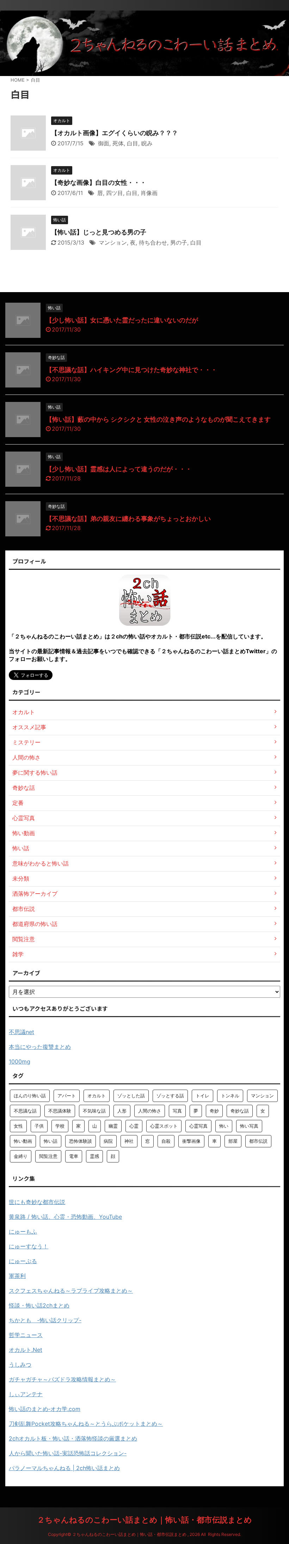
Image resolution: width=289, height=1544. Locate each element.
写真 (177, 1111)
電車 (73, 1156)
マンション (113, 242)
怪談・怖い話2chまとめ (39, 1305)
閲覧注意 (48, 1156)
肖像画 (149, 192)
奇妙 (214, 1111)
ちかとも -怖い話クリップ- (45, 1320)
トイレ (202, 1095)
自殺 (166, 1141)
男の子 (178, 242)
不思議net (21, 1031)
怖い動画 (23, 1141)
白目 (132, 143)
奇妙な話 (239, 1111)
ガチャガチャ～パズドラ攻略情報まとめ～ (62, 1379)
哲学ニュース (26, 1334)
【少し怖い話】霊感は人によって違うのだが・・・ (119, 469)
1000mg (19, 1061)
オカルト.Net (25, 1349)
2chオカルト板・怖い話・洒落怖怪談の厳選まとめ (73, 1438)
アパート (66, 1095)
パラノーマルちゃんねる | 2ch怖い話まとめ (64, 1467)
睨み (147, 143)
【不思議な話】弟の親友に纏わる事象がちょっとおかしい (128, 518)
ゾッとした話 (131, 1095)
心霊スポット (164, 1126)
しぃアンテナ (26, 1394)
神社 (129, 1141)
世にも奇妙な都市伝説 (37, 1201)
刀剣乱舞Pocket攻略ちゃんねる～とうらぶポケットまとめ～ (86, 1423)
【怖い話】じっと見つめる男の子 (98, 232)
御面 (103, 143)
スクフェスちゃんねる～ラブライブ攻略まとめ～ (71, 1290)
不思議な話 (25, 1111)
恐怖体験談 (80, 1141)
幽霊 (113, 1126)
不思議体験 (59, 1111)
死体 (118, 143)
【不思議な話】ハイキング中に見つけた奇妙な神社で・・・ (131, 369)
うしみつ (20, 1364)
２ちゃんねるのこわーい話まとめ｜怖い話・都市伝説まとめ (144, 1519)
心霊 (134, 1126)
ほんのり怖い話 (30, 1095)
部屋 (233, 1141)
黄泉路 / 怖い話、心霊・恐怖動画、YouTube (65, 1216)
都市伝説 (258, 1141)
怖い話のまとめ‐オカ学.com (44, 1408)
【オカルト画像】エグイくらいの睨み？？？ (114, 133)
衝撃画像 (191, 1141)
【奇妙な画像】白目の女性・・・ (98, 182)
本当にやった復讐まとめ (40, 1046)
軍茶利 (17, 1275)
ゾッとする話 (170, 1095)
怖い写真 (249, 1126)
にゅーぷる (23, 1261)
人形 (122, 1111)
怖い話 (50, 1141)
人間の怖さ (149, 1111)
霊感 (94, 1156)
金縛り (20, 1156)
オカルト (96, 1095)
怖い (223, 1126)
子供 (39, 1126)
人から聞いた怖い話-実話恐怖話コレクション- (68, 1453)
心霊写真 (198, 1126)
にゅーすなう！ (28, 1246)
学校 (59, 1126)
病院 (108, 1141)
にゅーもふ (23, 1231)
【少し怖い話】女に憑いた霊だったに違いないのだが (122, 320)
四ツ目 (114, 192)
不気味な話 (94, 1111)
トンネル (230, 1095)
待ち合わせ (153, 242)
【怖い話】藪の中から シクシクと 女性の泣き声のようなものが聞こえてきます (158, 419)
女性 (18, 1126)
